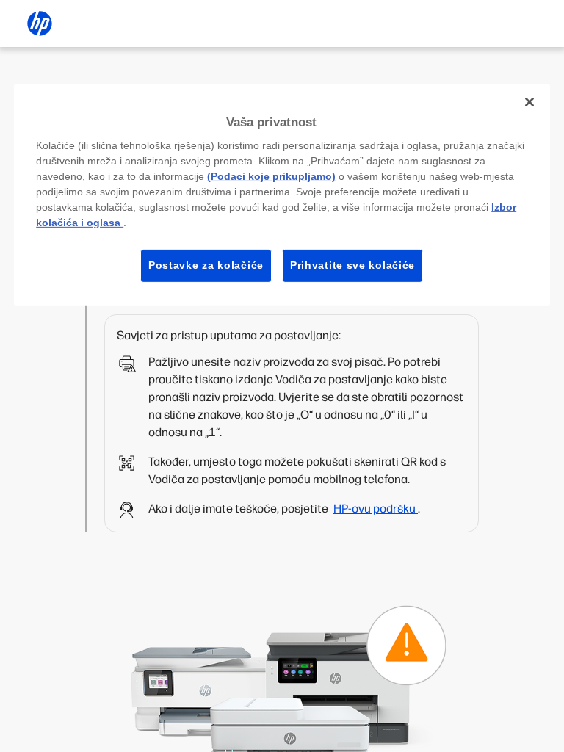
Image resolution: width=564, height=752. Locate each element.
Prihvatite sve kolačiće (352, 265)
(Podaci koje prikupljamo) (271, 176)
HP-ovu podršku (375, 509)
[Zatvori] (529, 101)
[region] (282, 194)
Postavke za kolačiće (206, 265)
